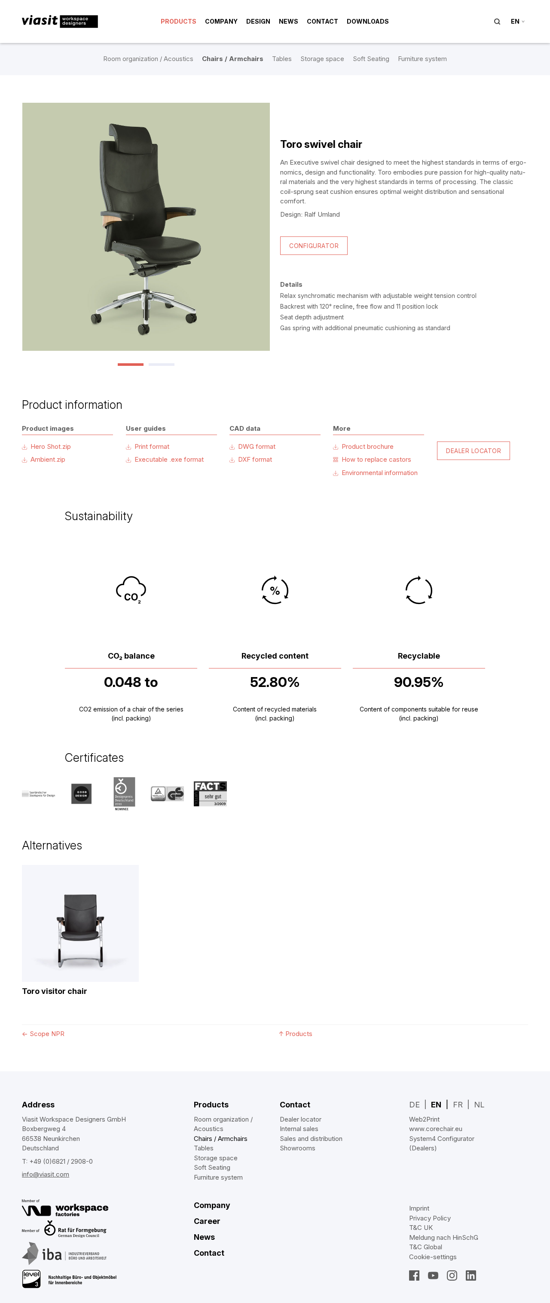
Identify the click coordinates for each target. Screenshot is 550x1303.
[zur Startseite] (60, 21)
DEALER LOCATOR (473, 450)
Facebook (414, 1275)
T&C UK (421, 1227)
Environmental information (380, 473)
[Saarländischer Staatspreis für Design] (38, 793)
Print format (151, 446)
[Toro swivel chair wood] (146, 227)
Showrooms (297, 1148)
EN (436, 1104)
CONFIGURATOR (314, 245)
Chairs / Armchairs (232, 59)
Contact (322, 21)
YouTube (433, 1275)
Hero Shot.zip (51, 446)
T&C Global (425, 1247)
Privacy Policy (430, 1218)
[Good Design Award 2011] (81, 793)
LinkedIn (471, 1275)
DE (414, 1104)
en (515, 21)
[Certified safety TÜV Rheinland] (167, 793)
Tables (282, 59)
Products (178, 21)
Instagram (452, 1275)
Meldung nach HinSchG (443, 1237)
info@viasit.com (45, 1174)
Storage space (322, 59)
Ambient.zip (48, 459)
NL (479, 1104)
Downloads (368, 21)
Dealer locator (300, 1119)
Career (207, 1221)
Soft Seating (371, 59)
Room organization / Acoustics (148, 59)
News (288, 21)
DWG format (256, 446)
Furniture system (422, 59)
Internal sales (299, 1129)
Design (258, 21)
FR (458, 1104)
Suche (497, 21)
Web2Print (424, 1119)
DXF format (255, 459)
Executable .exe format (169, 459)
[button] (130, 364)
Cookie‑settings (433, 1257)
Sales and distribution (311, 1138)
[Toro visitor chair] (80, 923)
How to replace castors (376, 459)
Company (221, 21)
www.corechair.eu (435, 1129)
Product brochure (368, 446)
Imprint (419, 1208)
